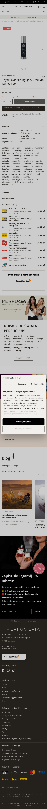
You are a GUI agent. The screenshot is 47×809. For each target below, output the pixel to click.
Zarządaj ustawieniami (23, 429)
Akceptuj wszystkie (23, 422)
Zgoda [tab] (7, 384)
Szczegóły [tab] (22, 384)
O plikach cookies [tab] (37, 384)
